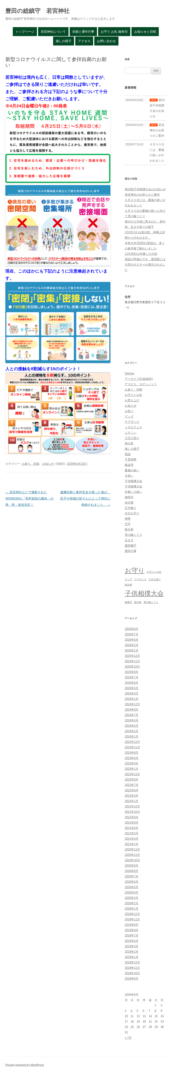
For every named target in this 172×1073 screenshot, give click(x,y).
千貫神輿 (130, 459)
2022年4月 (131, 795)
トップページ (24, 31)
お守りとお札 (133, 395)
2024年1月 (131, 736)
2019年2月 (131, 951)
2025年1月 (131, 699)
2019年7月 (131, 935)
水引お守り (132, 513)
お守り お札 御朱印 (114, 31)
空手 (128, 524)
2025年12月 (132, 656)
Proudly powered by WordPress (24, 1065)
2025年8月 (131, 672)
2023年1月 (131, 768)
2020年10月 (132, 860)
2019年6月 (131, 941)
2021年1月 (131, 844)
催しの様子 (63, 41)
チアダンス (132, 422)
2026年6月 (131, 639)
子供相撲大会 (133, 481)
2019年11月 (132, 919)
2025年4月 (131, 693)
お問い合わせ (106, 41)
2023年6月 (131, 758)
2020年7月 (131, 876)
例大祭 (129, 443)
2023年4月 (131, 763)
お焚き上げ (132, 400)
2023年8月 (131, 752)
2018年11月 (132, 967)
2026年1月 (131, 650)
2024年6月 (131, 720)
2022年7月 (131, 785)
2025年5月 (131, 688)
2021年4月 (131, 838)
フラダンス (140, 579)
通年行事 (130, 551)
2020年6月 (131, 881)
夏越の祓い (132, 470)
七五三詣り (132, 438)
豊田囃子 (130, 545)
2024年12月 (132, 704)
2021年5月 (131, 833)
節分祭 (129, 529)
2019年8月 (131, 930)
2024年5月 (131, 725)
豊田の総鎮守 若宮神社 (37, 10)
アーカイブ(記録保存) (139, 379)
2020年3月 (131, 898)
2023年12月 (132, 742)
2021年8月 (131, 822)
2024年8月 (131, 709)
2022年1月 (131, 801)
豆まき (129, 540)
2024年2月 (131, 731)
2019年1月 (131, 957)
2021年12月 (132, 806)
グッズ (129, 416)
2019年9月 (131, 924)
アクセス (84, 41)
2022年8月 (131, 779)
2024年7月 (131, 715)
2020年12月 (132, 849)
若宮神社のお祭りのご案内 (142, 194)
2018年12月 (132, 962)
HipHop (129, 373)
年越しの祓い (133, 491)
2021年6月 (131, 828)
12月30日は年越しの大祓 (141, 253)
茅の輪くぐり (133, 534)
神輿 (128, 518)
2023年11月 (132, 747)
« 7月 (128, 1037)
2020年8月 (131, 871)
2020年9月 (131, 865)
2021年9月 (131, 817)
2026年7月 (131, 634)
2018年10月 (132, 973)
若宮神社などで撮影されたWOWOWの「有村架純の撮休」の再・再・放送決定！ (29, 498)
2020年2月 (131, 903)
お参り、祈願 (30, 463)
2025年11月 (132, 661)
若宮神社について (53, 31)
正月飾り (130, 508)
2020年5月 (131, 887)
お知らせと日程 (145, 31)
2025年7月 (131, 677)
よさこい (130, 432)
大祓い (129, 475)
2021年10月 (132, 811)
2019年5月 (131, 946)
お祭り (129, 411)
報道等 (129, 465)
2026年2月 (131, 645)
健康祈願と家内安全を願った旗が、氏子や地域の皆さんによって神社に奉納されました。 (85, 498)
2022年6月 (131, 790)
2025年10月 (132, 666)
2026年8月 (131, 629)
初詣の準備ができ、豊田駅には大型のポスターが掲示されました (145, 264)
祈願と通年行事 (83, 31)
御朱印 (129, 497)
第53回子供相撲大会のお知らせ (145, 189)
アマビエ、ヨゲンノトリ (141, 384)
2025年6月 (131, 682)
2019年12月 (132, 914)
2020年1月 (131, 908)
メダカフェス (133, 427)
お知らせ (48, 463)
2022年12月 (132, 774)
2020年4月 (131, 892)
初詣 (128, 454)
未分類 (129, 502)
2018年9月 (131, 978)
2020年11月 (132, 855)
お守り (135, 570)
